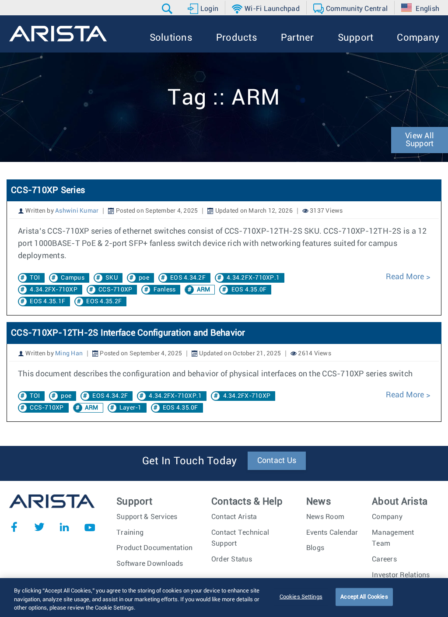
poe (144, 278)
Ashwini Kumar (76, 211)
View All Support (419, 140)
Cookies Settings (301, 596)
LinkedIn (64, 527)
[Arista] (58, 33)
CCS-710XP (115, 290)
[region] (224, 597)
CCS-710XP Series (48, 190)
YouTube (89, 527)
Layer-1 (130, 408)
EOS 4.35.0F (249, 290)
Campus (72, 278)
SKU (111, 278)
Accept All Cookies (364, 596)
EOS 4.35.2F (104, 301)
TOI (35, 278)
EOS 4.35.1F (47, 301)
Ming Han (69, 354)
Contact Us (277, 461)
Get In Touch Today (189, 461)
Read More (406, 277)
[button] (168, 8)
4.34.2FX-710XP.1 (253, 278)
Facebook (14, 527)
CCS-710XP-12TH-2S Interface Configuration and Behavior (128, 333)
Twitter (39, 527)
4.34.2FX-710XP (53, 290)
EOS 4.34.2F (188, 278)
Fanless (165, 290)
